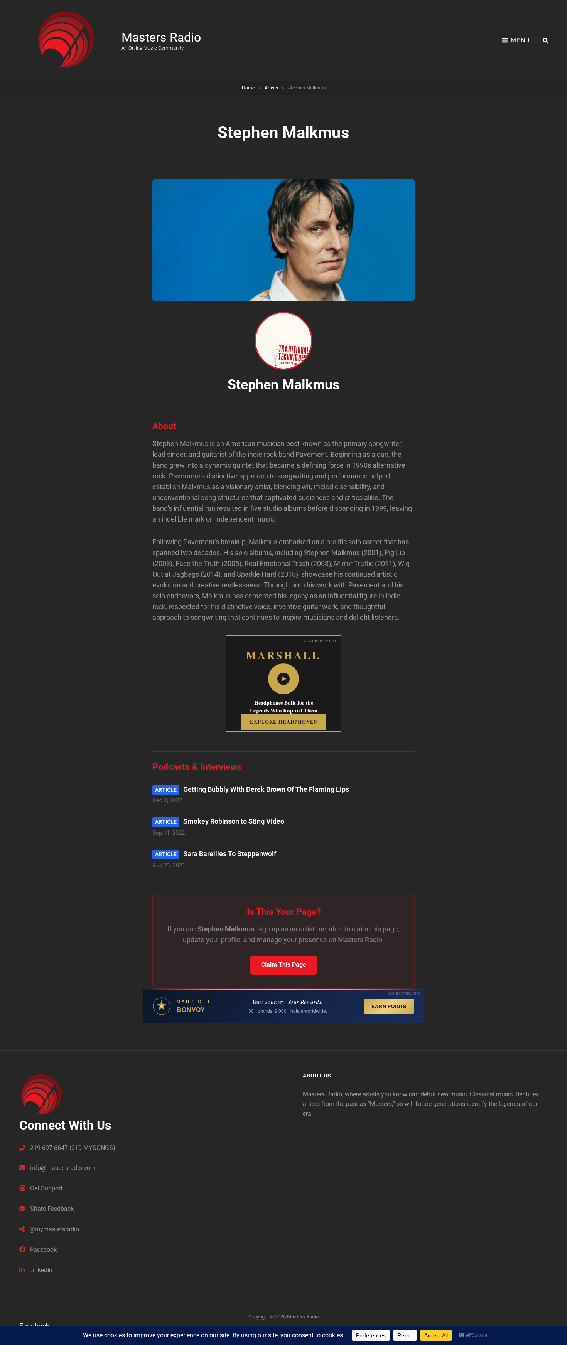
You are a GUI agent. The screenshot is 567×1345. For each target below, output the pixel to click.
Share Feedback (51, 1208)
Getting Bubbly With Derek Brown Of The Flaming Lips (266, 789)
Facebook (43, 1249)
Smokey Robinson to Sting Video (233, 821)
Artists (271, 88)
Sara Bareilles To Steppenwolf (229, 854)
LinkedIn (40, 1270)
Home (248, 88)
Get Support (45, 1188)
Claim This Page (283, 964)
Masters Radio (161, 37)
